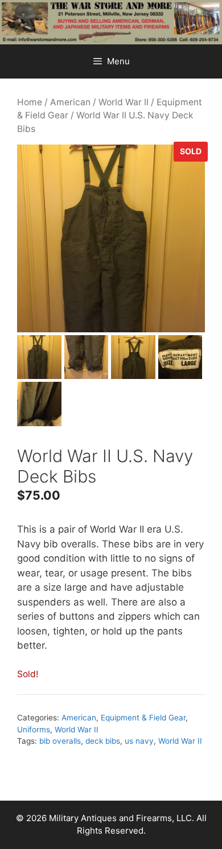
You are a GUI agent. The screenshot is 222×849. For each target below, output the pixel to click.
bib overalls (60, 740)
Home (29, 102)
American (70, 102)
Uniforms (33, 729)
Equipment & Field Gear (143, 717)
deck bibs (102, 740)
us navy (139, 740)
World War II (123, 102)
